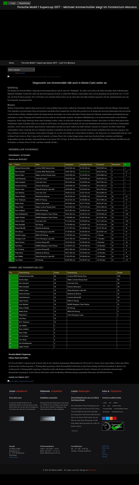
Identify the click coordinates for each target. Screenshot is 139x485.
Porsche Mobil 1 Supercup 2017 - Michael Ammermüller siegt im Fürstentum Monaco (77, 7)
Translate (22, 73)
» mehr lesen (74, 431)
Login (13, 3)
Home (11, 63)
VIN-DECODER (107, 409)
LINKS (105, 403)
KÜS (109, 406)
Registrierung (25, 3)
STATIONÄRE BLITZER (121, 409)
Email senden (13, 457)
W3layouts (92, 470)
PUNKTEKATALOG (117, 412)
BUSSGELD (106, 412)
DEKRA (115, 403)
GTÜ (104, 406)
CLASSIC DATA (116, 406)
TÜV (110, 403)
